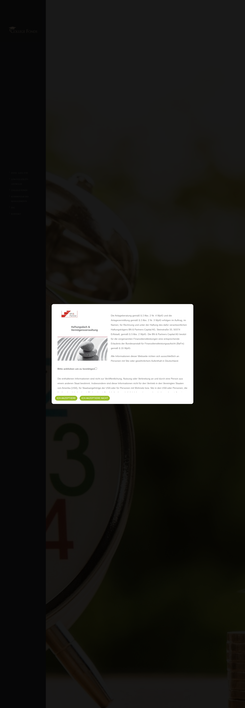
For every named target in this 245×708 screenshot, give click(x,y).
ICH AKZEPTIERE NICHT (95, 398)
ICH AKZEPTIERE (66, 398)
